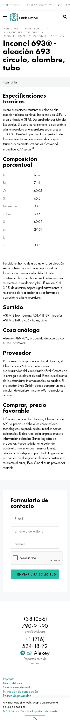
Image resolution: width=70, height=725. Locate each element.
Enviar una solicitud (36, 574)
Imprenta (8, 679)
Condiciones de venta (17, 687)
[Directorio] (5, 16)
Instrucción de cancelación (20, 691)
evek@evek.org (35, 631)
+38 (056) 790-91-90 (39, 5)
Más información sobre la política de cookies (31, 711)
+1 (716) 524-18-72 (35, 642)
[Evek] (24, 17)
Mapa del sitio (12, 683)
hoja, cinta (10, 82)
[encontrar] (65, 17)
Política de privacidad (17, 696)
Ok (35, 719)
